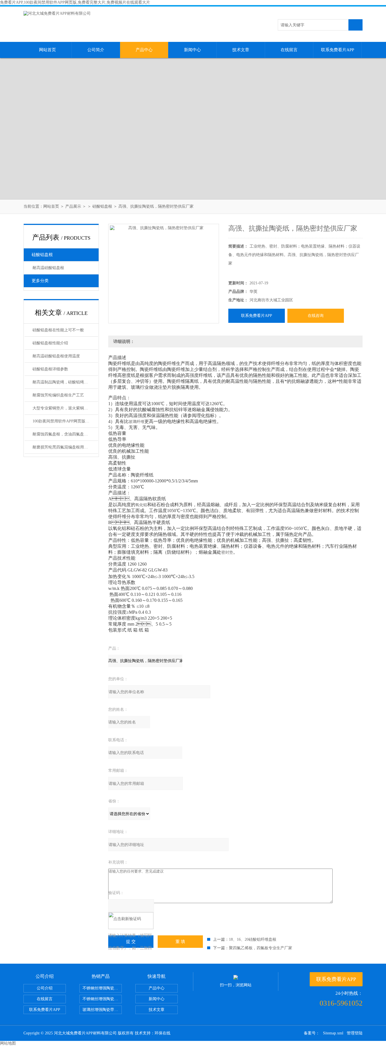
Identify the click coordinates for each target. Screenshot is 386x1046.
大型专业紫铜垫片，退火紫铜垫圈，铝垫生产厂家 (65, 408)
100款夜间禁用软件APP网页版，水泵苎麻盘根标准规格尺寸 (65, 421)
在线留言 (289, 50)
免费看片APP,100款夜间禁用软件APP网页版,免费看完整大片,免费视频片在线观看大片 (75, 2)
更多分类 (40, 280)
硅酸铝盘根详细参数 (50, 369)
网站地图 (8, 1043)
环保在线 (162, 1033)
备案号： (312, 1033)
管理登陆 (355, 1033)
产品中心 (144, 50)
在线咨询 (316, 315)
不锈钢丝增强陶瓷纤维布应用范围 (102, 999)
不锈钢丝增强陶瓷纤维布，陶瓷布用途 (102, 988)
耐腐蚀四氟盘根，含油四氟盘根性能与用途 (65, 434)
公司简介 (95, 50)
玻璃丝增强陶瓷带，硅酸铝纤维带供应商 (102, 1010)
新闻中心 (192, 50)
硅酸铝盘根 (102, 206)
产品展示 (73, 206)
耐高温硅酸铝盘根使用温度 (56, 356)
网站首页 (47, 50)
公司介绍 (45, 988)
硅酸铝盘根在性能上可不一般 (58, 330)
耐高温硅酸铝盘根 (48, 268)
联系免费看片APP (337, 50)
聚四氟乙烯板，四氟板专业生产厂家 (260, 948)
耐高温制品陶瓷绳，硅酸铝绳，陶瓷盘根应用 (65, 382)
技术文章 (240, 50)
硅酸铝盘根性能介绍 (50, 343)
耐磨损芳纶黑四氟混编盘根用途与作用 (65, 447)
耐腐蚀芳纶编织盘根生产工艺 (58, 395)
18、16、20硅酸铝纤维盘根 (252, 939)
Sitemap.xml (333, 1033)
